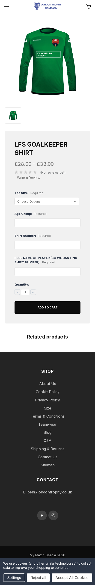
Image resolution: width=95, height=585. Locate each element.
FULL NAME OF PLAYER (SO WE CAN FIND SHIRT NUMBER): (46, 260)
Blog (47, 432)
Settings (14, 577)
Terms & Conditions (48, 416)
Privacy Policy (47, 400)
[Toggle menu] (6, 6)
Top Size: (29, 193)
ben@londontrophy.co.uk (49, 492)
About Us (47, 383)
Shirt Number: (33, 235)
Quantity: (22, 284)
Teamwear (47, 424)
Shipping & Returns (47, 448)
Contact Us (47, 457)
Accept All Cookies (72, 577)
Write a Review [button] (28, 178)
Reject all (38, 577)
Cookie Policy (47, 391)
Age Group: (31, 214)
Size (47, 408)
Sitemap (48, 465)
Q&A (47, 440)
